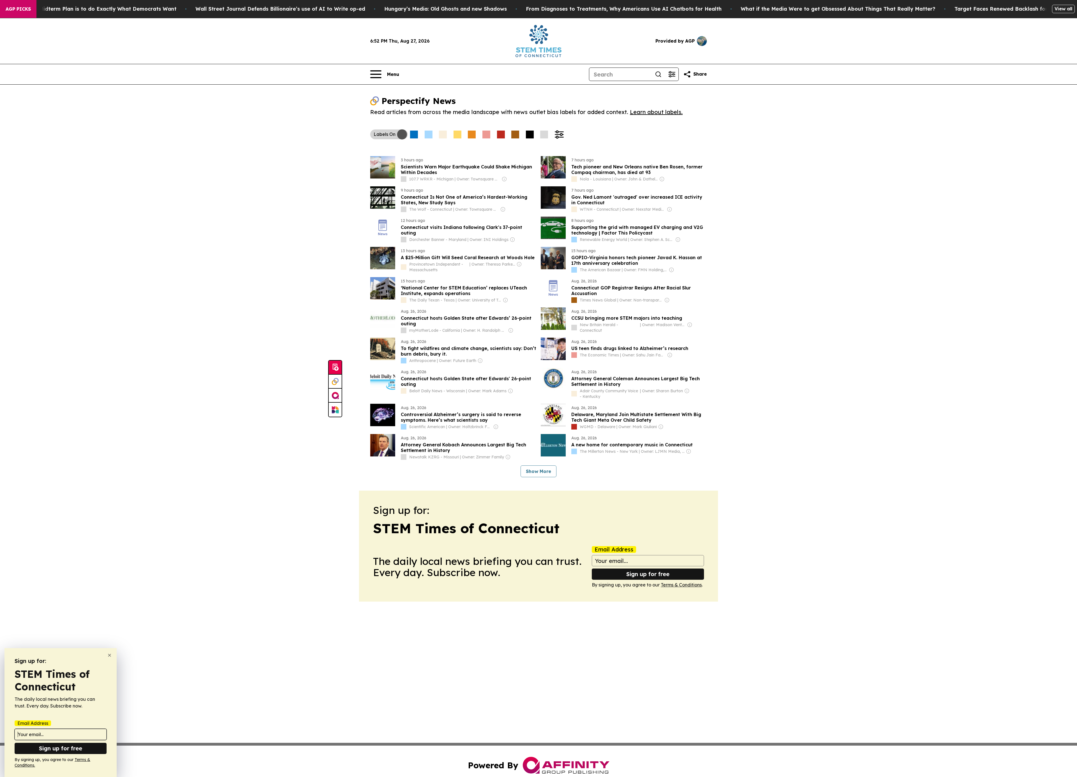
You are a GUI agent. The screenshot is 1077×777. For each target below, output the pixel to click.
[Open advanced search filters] (671, 74)
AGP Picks (18, 9)
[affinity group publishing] (335, 396)
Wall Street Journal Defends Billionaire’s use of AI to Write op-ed (280, 9)
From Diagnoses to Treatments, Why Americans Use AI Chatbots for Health (624, 9)
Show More (538, 471)
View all (1063, 8)
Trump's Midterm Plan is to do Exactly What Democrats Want (96, 9)
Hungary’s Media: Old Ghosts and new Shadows (445, 9)
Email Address (614, 549)
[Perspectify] (335, 382)
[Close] (109, 655)
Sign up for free (647, 573)
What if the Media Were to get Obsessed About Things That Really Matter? (838, 9)
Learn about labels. (656, 111)
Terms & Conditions (681, 585)
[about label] (403, 179)
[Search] (658, 74)
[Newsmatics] (335, 410)
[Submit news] (335, 368)
